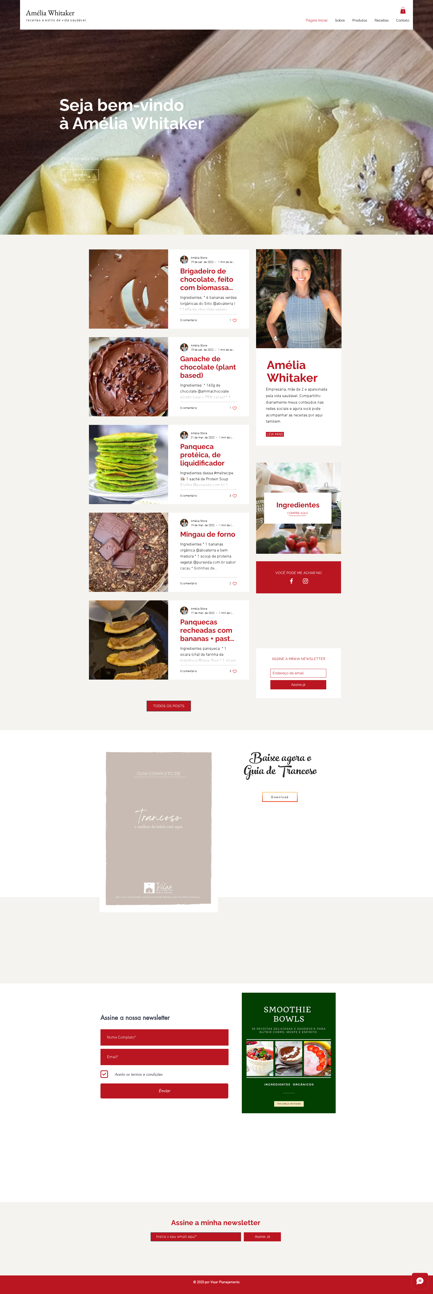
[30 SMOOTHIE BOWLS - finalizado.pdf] (289, 1054)
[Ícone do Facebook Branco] (291, 581)
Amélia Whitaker (50, 13)
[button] (403, 10)
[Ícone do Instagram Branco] (305, 581)
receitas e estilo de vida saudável (56, 20)
